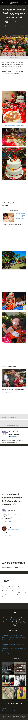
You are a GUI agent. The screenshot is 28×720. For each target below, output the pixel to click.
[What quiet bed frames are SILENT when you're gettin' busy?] (8, 668)
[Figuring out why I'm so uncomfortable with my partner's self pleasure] (8, 693)
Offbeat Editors (18, 21)
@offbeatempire (14, 436)
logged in (11, 567)
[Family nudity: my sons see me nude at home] (20, 668)
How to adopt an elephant (9, 653)
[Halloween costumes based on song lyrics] (20, 693)
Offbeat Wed (9, 589)
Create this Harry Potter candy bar (9, 417)
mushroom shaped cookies (12, 125)
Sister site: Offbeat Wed (9, 711)
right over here (9, 392)
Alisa (17, 57)
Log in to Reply (7, 521)
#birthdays (10, 28)
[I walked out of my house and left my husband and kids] (20, 681)
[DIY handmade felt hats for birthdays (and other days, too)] (8, 681)
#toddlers (18, 28)
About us (4, 708)
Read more (15, 226)
